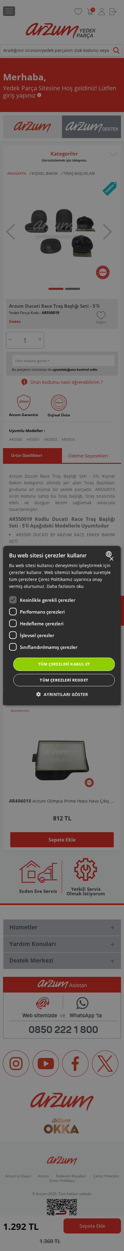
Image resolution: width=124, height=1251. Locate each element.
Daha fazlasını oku (65, 586)
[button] (62, 694)
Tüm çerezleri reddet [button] (64, 680)
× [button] (111, 559)
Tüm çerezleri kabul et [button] (64, 664)
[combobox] (109, 554)
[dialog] (62, 625)
